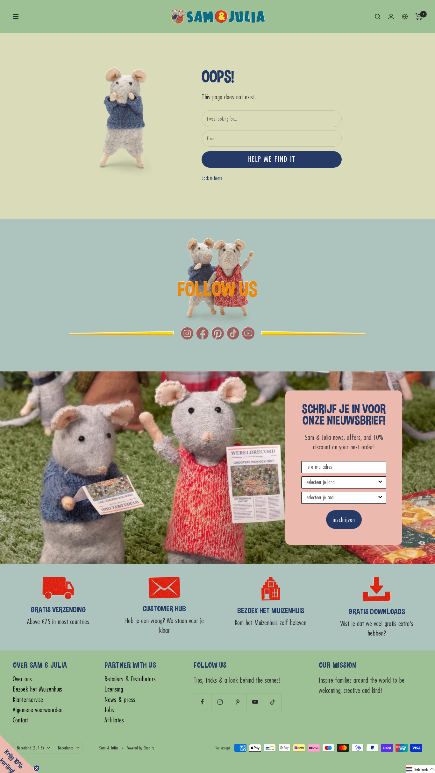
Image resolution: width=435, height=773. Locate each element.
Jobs (109, 709)
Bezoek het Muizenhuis (37, 689)
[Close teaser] (36, 768)
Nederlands (65, 747)
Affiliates (114, 720)
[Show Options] (380, 482)
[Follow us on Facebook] (202, 702)
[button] (420, 769)
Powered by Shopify (140, 747)
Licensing (113, 689)
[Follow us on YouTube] (255, 702)
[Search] (378, 16)
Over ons (22, 679)
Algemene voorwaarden (37, 709)
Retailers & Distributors (130, 679)
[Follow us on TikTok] (272, 702)
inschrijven (344, 519)
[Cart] (419, 16)
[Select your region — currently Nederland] (405, 16)
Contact (21, 720)
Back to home (212, 177)
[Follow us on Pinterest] (237, 702)
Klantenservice (28, 699)
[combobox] (342, 482)
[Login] (391, 16)
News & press (119, 699)
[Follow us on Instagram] (220, 702)
